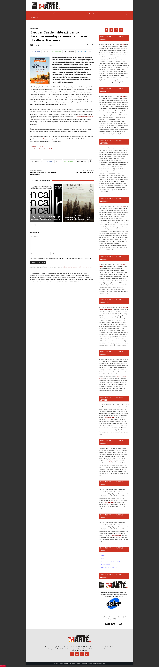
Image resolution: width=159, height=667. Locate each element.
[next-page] (34, 225)
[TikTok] (116, 30)
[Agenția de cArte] (31, 45)
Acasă (31, 24)
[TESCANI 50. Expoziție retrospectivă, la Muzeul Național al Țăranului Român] (78, 203)
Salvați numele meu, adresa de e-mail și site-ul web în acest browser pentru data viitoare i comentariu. (62, 258)
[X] (121, 30)
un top (123, 44)
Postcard (37, 24)
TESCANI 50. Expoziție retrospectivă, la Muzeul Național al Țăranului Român (78, 218)
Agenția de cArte (40, 45)
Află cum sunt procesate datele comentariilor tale (77, 267)
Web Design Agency (95, 663)
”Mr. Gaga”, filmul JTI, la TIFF (85, 172)
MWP (103, 663)
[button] (126, 15)
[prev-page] (31, 225)
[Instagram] (111, 30)
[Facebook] (106, 30)
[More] (90, 51)
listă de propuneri (109, 417)
